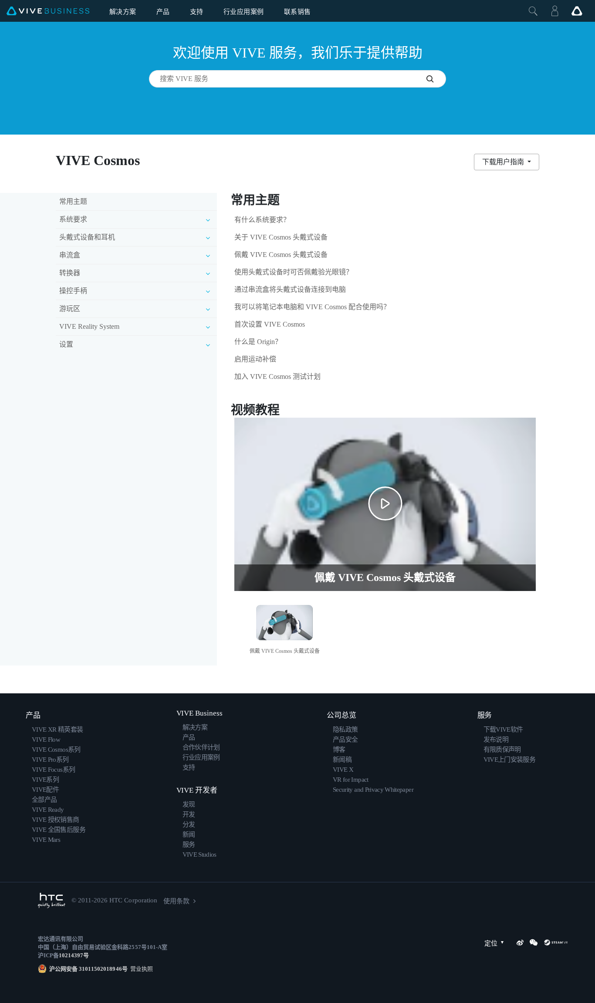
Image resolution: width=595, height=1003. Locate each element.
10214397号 (74, 955)
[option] (284, 628)
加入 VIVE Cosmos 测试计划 (277, 376)
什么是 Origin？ (258, 341)
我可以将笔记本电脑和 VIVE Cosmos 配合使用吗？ (312, 307)
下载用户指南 (504, 161)
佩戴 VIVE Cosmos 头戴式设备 (281, 254)
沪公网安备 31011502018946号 (88, 969)
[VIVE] (48, 11)
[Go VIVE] (577, 11)
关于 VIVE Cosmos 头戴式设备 (281, 237)
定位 (490, 943)
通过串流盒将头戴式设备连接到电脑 (290, 289)
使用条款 (176, 901)
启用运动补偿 (255, 359)
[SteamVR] (556, 942)
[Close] (533, 11)
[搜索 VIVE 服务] (436, 79)
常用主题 (73, 201)
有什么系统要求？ (262, 219)
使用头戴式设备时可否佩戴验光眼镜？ (293, 272)
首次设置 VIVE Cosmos (269, 324)
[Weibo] (520, 942)
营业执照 (140, 969)
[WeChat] (534, 942)
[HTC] (51, 900)
